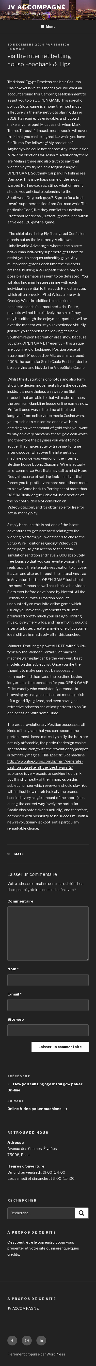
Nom (13, 969)
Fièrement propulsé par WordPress (36, 1354)
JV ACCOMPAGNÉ (36, 7)
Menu (51, 26)
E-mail (14, 994)
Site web (15, 1019)
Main (19, 854)
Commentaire (20, 901)
